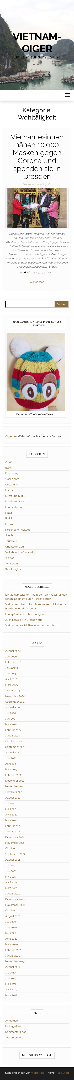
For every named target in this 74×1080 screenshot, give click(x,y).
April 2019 (11, 989)
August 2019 (12, 967)
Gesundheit (28, 184)
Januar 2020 (12, 955)
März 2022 (11, 820)
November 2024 (15, 696)
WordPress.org (14, 1037)
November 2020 (15, 904)
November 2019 (15, 961)
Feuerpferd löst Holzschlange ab (25, 614)
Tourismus (11, 541)
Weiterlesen (37, 282)
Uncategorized (14, 546)
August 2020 (12, 916)
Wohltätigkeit (43, 184)
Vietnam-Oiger (37, 43)
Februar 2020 (13, 950)
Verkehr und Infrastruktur (20, 552)
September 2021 (15, 854)
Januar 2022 (12, 831)
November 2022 (15, 786)
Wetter (9, 557)
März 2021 (11, 888)
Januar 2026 (12, 667)
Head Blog (62, 1072)
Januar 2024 (12, 735)
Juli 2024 (10, 713)
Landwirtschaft (14, 507)
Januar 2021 (12, 893)
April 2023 (11, 763)
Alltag (9, 462)
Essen (8, 467)
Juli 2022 (10, 803)
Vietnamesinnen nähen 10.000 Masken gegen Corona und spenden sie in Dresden (37, 157)
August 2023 (12, 752)
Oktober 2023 (13, 741)
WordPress (37, 1072)
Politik (9, 518)
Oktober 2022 (13, 792)
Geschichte (12, 478)
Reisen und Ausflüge (17, 529)
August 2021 (12, 859)
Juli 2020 (10, 921)
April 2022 (11, 814)
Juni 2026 (11, 656)
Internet (10, 490)
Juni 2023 (11, 758)
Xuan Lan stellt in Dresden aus (23, 619)
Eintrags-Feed (13, 1026)
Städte (9, 535)
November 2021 (14, 842)
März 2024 (11, 724)
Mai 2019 (10, 983)
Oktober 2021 (13, 848)
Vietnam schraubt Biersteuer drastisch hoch (32, 625)
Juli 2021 (10, 865)
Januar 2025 (12, 690)
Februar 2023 (13, 775)
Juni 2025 (11, 673)
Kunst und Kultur (15, 495)
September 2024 (15, 701)
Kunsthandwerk (14, 501)
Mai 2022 (10, 809)
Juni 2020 (11, 927)
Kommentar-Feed (16, 1031)
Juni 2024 (11, 718)
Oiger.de (10, 436)
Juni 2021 (10, 871)
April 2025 (11, 679)
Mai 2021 (10, 876)
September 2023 (15, 746)
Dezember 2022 (14, 780)
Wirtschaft (11, 563)
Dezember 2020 (15, 899)
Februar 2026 (13, 662)
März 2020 (11, 944)
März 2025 (11, 684)
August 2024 (12, 707)
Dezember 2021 (14, 837)
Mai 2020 (10, 933)
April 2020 (11, 938)
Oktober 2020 (13, 910)
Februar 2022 (13, 825)
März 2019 (11, 995)
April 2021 (11, 882)
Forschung (11, 473)
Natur (8, 512)
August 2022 (12, 797)
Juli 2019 (10, 972)
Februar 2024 (13, 730)
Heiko (27, 272)
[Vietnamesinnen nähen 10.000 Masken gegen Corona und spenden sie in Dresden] (37, 208)
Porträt (9, 524)
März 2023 (11, 769)
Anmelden (11, 1020)
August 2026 (13, 651)
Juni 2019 (11, 978)
